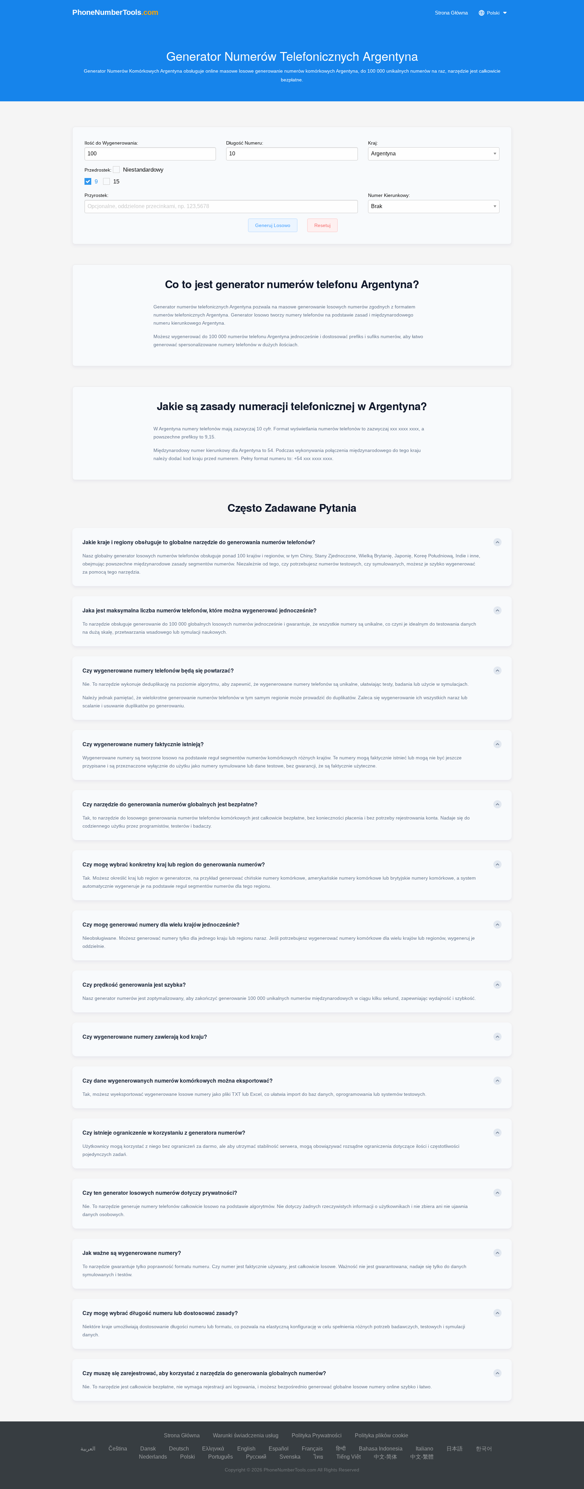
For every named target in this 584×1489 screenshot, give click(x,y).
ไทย (318, 1457)
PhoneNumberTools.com (290, 1469)
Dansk (148, 1449)
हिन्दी (341, 1449)
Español (279, 1449)
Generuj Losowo (272, 225)
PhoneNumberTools (115, 12)
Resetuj (322, 225)
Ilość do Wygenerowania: (111, 143)
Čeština (117, 1449)
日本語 (454, 1449)
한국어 (484, 1449)
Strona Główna (451, 13)
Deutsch (179, 1449)
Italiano (424, 1449)
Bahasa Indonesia (381, 1449)
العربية (87, 1449)
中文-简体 (385, 1457)
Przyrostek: (96, 195)
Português (220, 1457)
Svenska (289, 1457)
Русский (256, 1457)
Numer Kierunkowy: (389, 195)
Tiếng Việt (348, 1457)
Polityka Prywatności (317, 1435)
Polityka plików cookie (381, 1435)
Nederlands (153, 1457)
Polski (187, 1457)
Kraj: (373, 143)
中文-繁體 (422, 1457)
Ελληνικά (213, 1449)
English (246, 1449)
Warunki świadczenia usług (245, 1435)
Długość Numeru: (244, 143)
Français (312, 1449)
